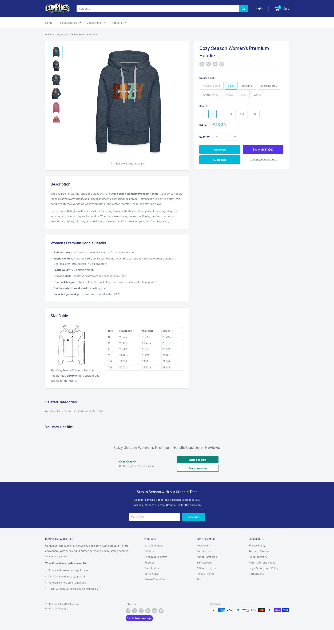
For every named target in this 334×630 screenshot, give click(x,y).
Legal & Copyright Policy (263, 568)
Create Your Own (154, 579)
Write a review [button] (197, 459)
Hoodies (149, 562)
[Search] (243, 8)
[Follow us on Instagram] (141, 610)
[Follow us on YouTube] (154, 610)
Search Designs (153, 545)
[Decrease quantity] (216, 136)
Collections (94, 22)
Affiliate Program (207, 568)
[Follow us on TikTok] (161, 610)
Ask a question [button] (197, 468)
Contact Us (203, 551)
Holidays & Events (93, 410)
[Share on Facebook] (201, 64)
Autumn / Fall (53, 410)
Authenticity (256, 573)
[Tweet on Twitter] (215, 64)
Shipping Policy (258, 556)
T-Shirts (149, 551)
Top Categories (67, 22)
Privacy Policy (257, 545)
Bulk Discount (205, 562)
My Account (203, 545)
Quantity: (205, 136)
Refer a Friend (205, 573)
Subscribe (194, 516)
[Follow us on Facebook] (128, 610)
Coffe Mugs (151, 573)
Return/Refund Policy (262, 562)
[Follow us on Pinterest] (147, 610)
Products (116, 22)
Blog (199, 579)
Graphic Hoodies (72, 410)
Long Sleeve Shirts (155, 556)
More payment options (263, 159)
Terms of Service (259, 551)
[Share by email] (221, 64)
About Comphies (207, 556)
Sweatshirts (151, 568)
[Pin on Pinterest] (208, 64)
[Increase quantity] (235, 136)
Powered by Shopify (55, 608)
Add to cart (219, 149)
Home (48, 22)
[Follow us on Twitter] (134, 610)
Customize (219, 159)
